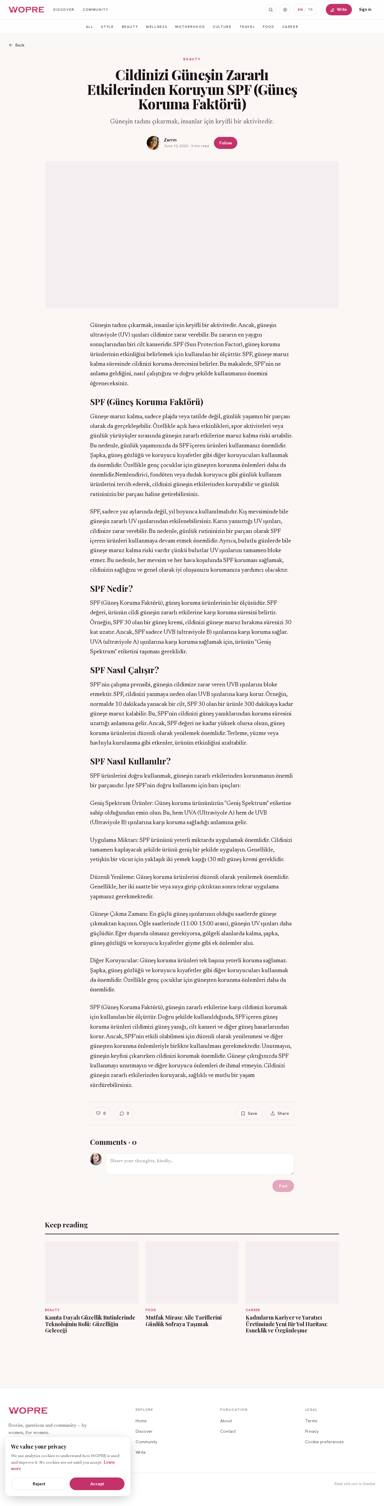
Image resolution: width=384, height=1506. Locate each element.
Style (107, 26)
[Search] (270, 9)
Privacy (312, 1431)
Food (268, 26)
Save (252, 1113)
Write (342, 9)
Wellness (156, 26)
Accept (97, 1483)
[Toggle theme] (285, 9)
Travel (247, 26)
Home (141, 1420)
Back (20, 45)
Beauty (130, 26)
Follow (225, 143)
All (89, 26)
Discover (63, 9)
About (226, 1420)
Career (290, 26)
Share (283, 1113)
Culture (222, 26)
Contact (228, 1431)
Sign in (365, 9)
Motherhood (190, 26)
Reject (39, 1483)
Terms (311, 1420)
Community (96, 9)
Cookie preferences (324, 1441)
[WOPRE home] (26, 10)
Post (283, 1186)
